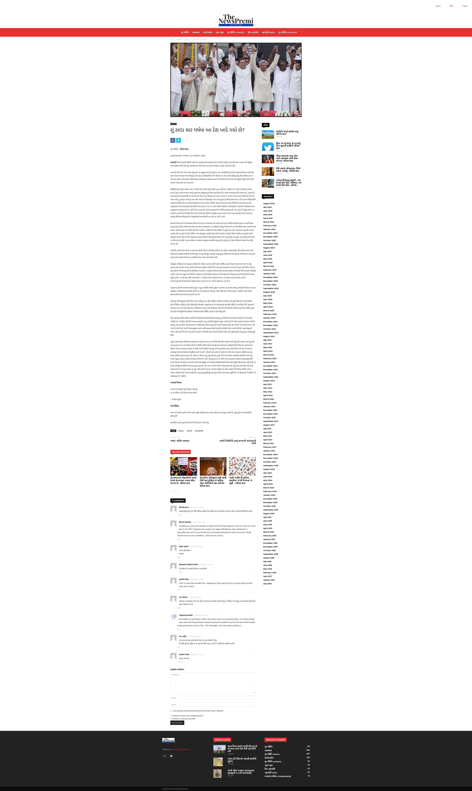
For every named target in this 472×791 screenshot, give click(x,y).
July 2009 (267, 583)
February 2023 (269, 358)
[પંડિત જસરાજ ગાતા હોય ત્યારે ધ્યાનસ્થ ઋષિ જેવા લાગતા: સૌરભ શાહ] (268, 159)
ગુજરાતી (438, 6)
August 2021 (268, 424)
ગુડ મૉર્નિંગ (185, 32)
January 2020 (269, 494)
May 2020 (267, 480)
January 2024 (269, 317)
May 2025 (267, 258)
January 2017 (269, 579)
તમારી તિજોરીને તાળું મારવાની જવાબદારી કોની (237, 442)
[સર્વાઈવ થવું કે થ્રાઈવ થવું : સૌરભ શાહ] (268, 134)
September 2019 (270, 509)
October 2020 (269, 461)
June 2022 (267, 387)
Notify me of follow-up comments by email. (188, 715)
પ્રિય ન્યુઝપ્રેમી (253, 32)
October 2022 (269, 373)
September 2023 (270, 332)
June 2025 (267, 255)
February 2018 (269, 572)
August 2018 (268, 557)
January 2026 (269, 229)
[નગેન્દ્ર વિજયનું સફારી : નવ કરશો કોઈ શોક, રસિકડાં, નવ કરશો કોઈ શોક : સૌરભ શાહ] (268, 183)
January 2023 (269, 362)
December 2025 (270, 232)
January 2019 (269, 539)
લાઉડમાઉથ (207, 32)
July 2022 (267, 384)
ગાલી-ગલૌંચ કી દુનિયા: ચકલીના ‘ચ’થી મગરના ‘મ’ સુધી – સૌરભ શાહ (241, 480)
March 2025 (268, 266)
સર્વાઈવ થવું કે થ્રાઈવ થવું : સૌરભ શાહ (287, 133)
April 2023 (268, 351)
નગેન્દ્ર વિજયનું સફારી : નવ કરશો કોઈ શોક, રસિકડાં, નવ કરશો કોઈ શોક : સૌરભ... (288, 183)
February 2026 (270, 225)
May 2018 (267, 568)
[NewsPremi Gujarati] (236, 20)
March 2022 (268, 399)
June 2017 (267, 576)
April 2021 (267, 439)
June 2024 (267, 299)
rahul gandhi (199, 431)
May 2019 (267, 524)
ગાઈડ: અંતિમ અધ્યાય (179, 441)
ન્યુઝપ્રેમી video (268, 32)
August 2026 (269, 203)
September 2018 (270, 554)
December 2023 (270, 321)
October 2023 (269, 328)
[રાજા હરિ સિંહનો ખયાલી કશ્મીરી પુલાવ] (218, 762)
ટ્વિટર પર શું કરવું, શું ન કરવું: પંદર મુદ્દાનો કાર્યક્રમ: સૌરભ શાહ (288, 146)
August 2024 (269, 291)
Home (172, 40)
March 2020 (268, 487)
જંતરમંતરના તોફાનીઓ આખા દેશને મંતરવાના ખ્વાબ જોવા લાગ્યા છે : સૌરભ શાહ (183, 480)
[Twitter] (171, 756)
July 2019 (267, 517)
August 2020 (269, 469)
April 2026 (268, 218)
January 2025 (269, 273)
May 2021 (267, 435)
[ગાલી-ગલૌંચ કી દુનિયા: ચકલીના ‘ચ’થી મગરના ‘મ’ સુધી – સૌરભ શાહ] (242, 466)
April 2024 (268, 306)
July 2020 (267, 472)
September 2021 (270, 421)
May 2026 (267, 214)
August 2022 (269, 380)
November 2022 (270, 369)
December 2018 (270, 542)
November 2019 (270, 502)
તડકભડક (196, 32)
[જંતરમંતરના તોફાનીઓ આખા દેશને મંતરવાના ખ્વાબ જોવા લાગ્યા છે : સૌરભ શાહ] (183, 466)
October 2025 (269, 240)
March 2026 (268, 221)
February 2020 (270, 491)
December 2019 (270, 498)
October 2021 (269, 417)
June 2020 (267, 476)
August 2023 (269, 336)
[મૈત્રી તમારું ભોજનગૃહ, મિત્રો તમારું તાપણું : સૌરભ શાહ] (268, 171)
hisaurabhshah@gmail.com (180, 749)
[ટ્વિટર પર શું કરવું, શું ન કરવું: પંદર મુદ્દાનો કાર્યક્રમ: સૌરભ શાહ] (268, 146)
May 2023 (267, 347)
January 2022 (269, 406)
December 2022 (270, 365)
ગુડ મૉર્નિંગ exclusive (287, 32)
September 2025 (270, 244)
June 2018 (267, 565)
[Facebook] (164, 756)
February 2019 (269, 535)
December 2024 (270, 277)
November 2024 (270, 280)
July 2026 (267, 207)
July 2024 (267, 295)
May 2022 (267, 391)
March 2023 (268, 354)
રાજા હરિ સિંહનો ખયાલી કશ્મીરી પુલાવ (242, 760)
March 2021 (268, 443)
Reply (180, 515)
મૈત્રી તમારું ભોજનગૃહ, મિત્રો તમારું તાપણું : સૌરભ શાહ (288, 169)
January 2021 (269, 450)
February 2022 (270, 402)
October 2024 (269, 284)
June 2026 (267, 210)
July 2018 (267, 561)
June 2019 (267, 520)
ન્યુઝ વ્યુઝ (220, 32)
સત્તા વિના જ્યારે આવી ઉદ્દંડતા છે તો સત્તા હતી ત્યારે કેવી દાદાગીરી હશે (242, 748)
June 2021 (267, 432)
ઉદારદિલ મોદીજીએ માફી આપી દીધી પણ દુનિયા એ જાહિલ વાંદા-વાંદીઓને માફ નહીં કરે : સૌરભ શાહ (213, 481)
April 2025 (268, 262)
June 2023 (267, 343)
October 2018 (269, 550)
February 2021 (269, 447)
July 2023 (267, 339)
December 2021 (270, 410)
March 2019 (268, 531)
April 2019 (267, 528)
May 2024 (267, 303)
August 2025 (269, 247)
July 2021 (267, 428)
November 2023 (270, 325)
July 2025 (267, 251)
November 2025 (270, 236)
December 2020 (270, 454)
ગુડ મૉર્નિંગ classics (235, 32)
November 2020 (270, 458)
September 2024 (271, 288)
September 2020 (270, 465)
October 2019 (269, 506)
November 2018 (270, 546)
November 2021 (270, 413)
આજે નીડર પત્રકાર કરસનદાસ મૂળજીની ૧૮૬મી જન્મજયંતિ (241, 772)
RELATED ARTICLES (180, 451)
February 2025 (269, 269)
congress (181, 431)
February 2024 (270, 314)
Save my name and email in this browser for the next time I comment (198, 710)
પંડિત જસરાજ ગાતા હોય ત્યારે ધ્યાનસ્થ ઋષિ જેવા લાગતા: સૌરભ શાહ (287, 158)
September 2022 (270, 376)
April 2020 (268, 483)
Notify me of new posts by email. (184, 718)
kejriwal (189, 431)
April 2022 (268, 395)
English (464, 6)
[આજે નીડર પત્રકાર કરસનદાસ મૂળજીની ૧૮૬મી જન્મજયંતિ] (217, 773)
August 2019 (268, 513)
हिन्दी (451, 6)
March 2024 (268, 310)
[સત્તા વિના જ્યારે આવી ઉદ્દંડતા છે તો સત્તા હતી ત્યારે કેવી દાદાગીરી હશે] (219, 749)
